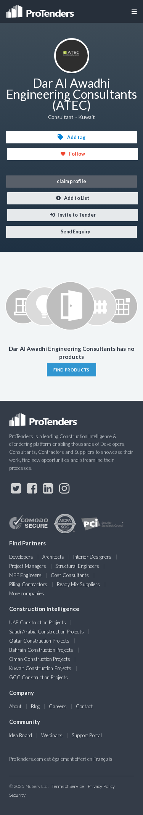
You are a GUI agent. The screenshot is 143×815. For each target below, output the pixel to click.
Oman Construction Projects (39, 659)
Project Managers (27, 566)
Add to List (76, 198)
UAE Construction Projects (37, 622)
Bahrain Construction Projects (41, 650)
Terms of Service (67, 786)
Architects (53, 557)
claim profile (71, 181)
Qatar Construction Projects (39, 641)
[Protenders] (41, 9)
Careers (58, 706)
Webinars (52, 735)
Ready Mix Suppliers (78, 584)
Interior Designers (92, 557)
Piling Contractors (28, 584)
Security (17, 795)
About (15, 706)
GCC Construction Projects (38, 677)
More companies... (28, 593)
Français (102, 759)
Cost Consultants (70, 575)
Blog (35, 706)
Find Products (71, 369)
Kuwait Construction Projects (40, 668)
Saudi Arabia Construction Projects (46, 632)
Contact (84, 706)
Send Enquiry (75, 232)
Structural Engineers (77, 566)
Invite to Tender (76, 215)
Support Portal (87, 735)
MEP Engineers (25, 575)
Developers (21, 557)
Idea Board (20, 735)
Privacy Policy (101, 786)
